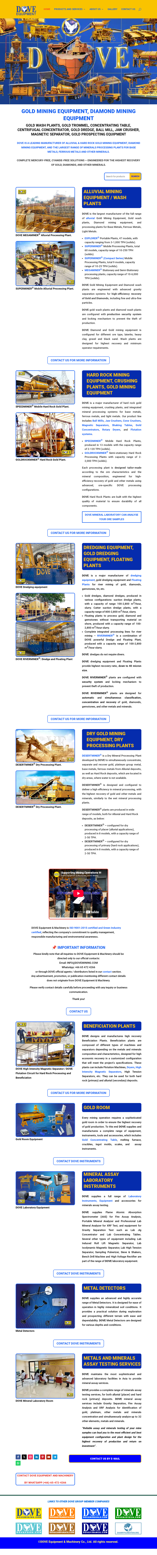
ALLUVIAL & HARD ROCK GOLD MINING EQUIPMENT (96, 143)
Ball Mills (98, 420)
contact (107, 971)
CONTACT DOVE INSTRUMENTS (79, 1161)
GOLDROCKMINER (96, 452)
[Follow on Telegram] (54, 1457)
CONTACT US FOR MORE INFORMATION (78, 360)
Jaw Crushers (113, 420)
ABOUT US (95, 9)
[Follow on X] (24, 1457)
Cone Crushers (132, 420)
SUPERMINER (94, 246)
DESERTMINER (92, 755)
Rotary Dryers (111, 429)
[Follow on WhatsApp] (18, 1463)
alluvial (90, 218)
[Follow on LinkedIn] (36, 1457)
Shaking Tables (122, 425)
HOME (47, 9)
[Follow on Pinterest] (42, 1457)
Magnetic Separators (95, 425)
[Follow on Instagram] (30, 1457)
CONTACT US (128, 9)
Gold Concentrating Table (99, 1139)
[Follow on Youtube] (48, 1457)
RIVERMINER (106, 635)
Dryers (130, 1067)
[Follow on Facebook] (18, 1457)
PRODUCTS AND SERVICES (68, 9)
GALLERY (112, 9)
